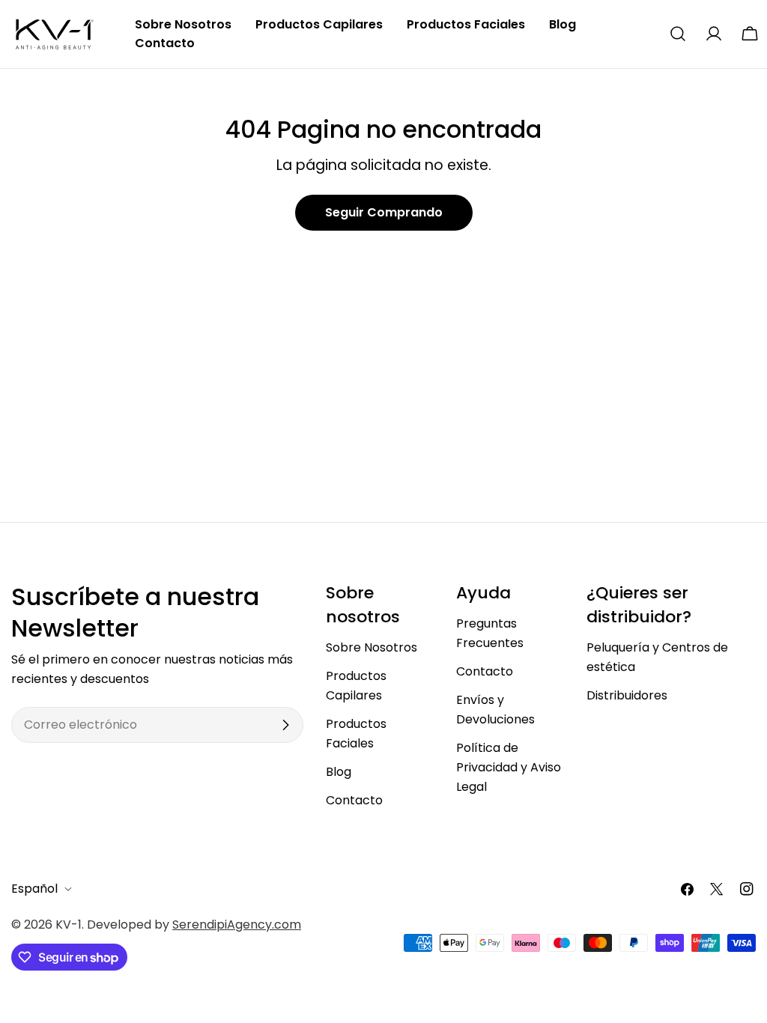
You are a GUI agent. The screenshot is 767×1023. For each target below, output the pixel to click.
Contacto (354, 800)
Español (34, 888)
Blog (338, 771)
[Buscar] (678, 34)
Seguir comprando (384, 212)
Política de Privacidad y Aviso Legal (508, 767)
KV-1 (68, 924)
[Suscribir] (285, 725)
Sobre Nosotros (371, 647)
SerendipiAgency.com (236, 924)
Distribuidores (626, 695)
